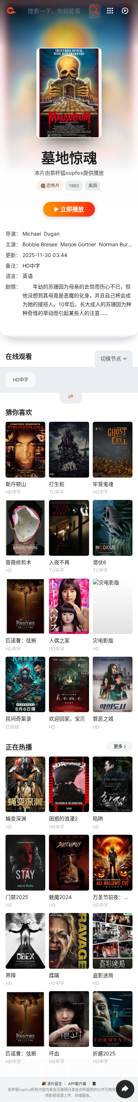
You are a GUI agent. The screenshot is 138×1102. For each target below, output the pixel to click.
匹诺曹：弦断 (21, 640)
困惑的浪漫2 (63, 818)
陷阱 (98, 818)
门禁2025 (17, 897)
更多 (118, 746)
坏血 (54, 1053)
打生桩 (56, 484)
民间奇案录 (18, 718)
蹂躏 (54, 975)
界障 (11, 975)
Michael (31, 234)
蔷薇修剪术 (18, 562)
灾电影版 (103, 640)
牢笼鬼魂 (103, 484)
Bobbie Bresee (39, 244)
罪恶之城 (103, 718)
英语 (27, 276)
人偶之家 (59, 640)
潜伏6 (99, 562)
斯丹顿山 (16, 484)
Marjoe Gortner (78, 244)
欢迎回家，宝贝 (67, 718)
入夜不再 (59, 562)
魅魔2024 (60, 897)
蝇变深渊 (16, 818)
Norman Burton (117, 244)
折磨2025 (104, 1053)
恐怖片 (53, 185)
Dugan (52, 234)
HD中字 (20, 380)
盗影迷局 (103, 975)
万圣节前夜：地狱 (112, 897)
